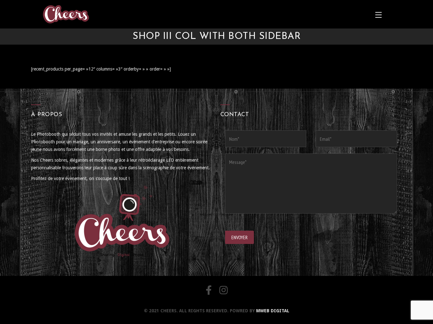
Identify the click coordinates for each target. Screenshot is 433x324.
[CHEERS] (65, 14)
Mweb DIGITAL (272, 310)
